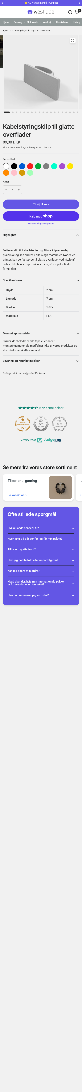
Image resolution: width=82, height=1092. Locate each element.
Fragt (23, 147)
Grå (46, 166)
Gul (70, 166)
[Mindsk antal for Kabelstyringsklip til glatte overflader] (6, 190)
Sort (14, 166)
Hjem (6, 22)
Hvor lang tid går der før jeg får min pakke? (35, 538)
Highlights (9, 235)
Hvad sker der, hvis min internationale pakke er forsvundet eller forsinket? (36, 583)
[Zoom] (73, 40)
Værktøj (47, 22)
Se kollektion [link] (16, 495)
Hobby (76, 22)
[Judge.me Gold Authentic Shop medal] (41, 424)
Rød (30, 166)
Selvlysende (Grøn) (30, 173)
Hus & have (62, 22)
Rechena (40, 373)
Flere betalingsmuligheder (41, 223)
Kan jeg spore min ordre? (23, 571)
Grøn (38, 166)
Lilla (62, 166)
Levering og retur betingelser (21, 361)
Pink (14, 173)
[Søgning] (70, 12)
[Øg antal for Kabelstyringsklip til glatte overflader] (19, 190)
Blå (22, 166)
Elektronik (32, 22)
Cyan (54, 166)
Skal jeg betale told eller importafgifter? (33, 560)
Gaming (18, 22)
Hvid (6, 166)
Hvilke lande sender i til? (23, 528)
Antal (6, 181)
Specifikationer (12, 280)
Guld (22, 173)
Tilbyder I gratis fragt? (22, 549)
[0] (76, 12)
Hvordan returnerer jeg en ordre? (28, 595)
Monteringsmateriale (16, 333)
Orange (6, 173)
